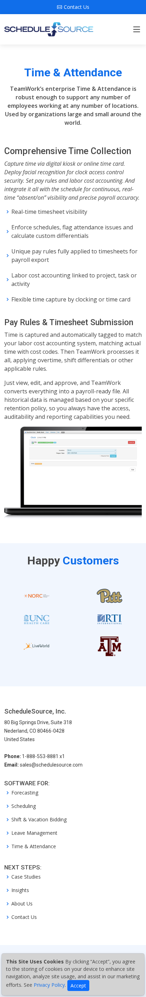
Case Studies (26, 876)
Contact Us (24, 917)
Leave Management (34, 833)
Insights (20, 890)
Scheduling (23, 806)
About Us (22, 903)
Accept (78, 985)
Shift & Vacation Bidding (39, 819)
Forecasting (24, 792)
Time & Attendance (33, 846)
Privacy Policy (49, 984)
